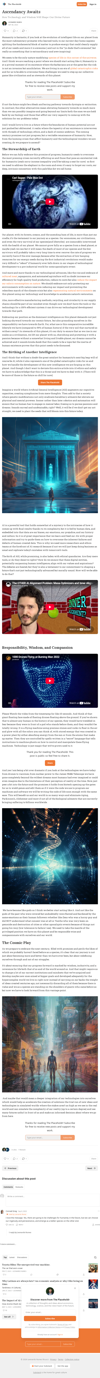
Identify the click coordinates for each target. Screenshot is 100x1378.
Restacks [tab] (19, 1187)
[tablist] (13, 1187)
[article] (50, 1269)
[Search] (95, 1257)
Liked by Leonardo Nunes (17, 1214)
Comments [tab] (8, 1187)
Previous (12, 1168)
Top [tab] (5, 1257)
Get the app (63, 1366)
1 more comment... (8, 1244)
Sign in (93, 4)
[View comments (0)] (31, 1274)
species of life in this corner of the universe (72, 57)
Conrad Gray (11, 1211)
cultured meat (9, 276)
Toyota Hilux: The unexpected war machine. (26, 1264)
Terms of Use (63, 1324)
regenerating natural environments (72, 290)
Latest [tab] (12, 1257)
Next (89, 1168)
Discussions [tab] (22, 1257)
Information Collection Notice (49, 1327)
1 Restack (22, 1150)
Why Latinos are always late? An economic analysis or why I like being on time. (42, 1283)
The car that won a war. (12, 1268)
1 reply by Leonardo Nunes (20, 1232)
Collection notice (72, 1359)
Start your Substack (43, 1366)
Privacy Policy (69, 1327)
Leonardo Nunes (15, 22)
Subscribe (82, 4)
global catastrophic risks (84, 68)
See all (7, 1316)
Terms (60, 1359)
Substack (37, 1372)
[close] (75, 1288)
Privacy (53, 1359)
